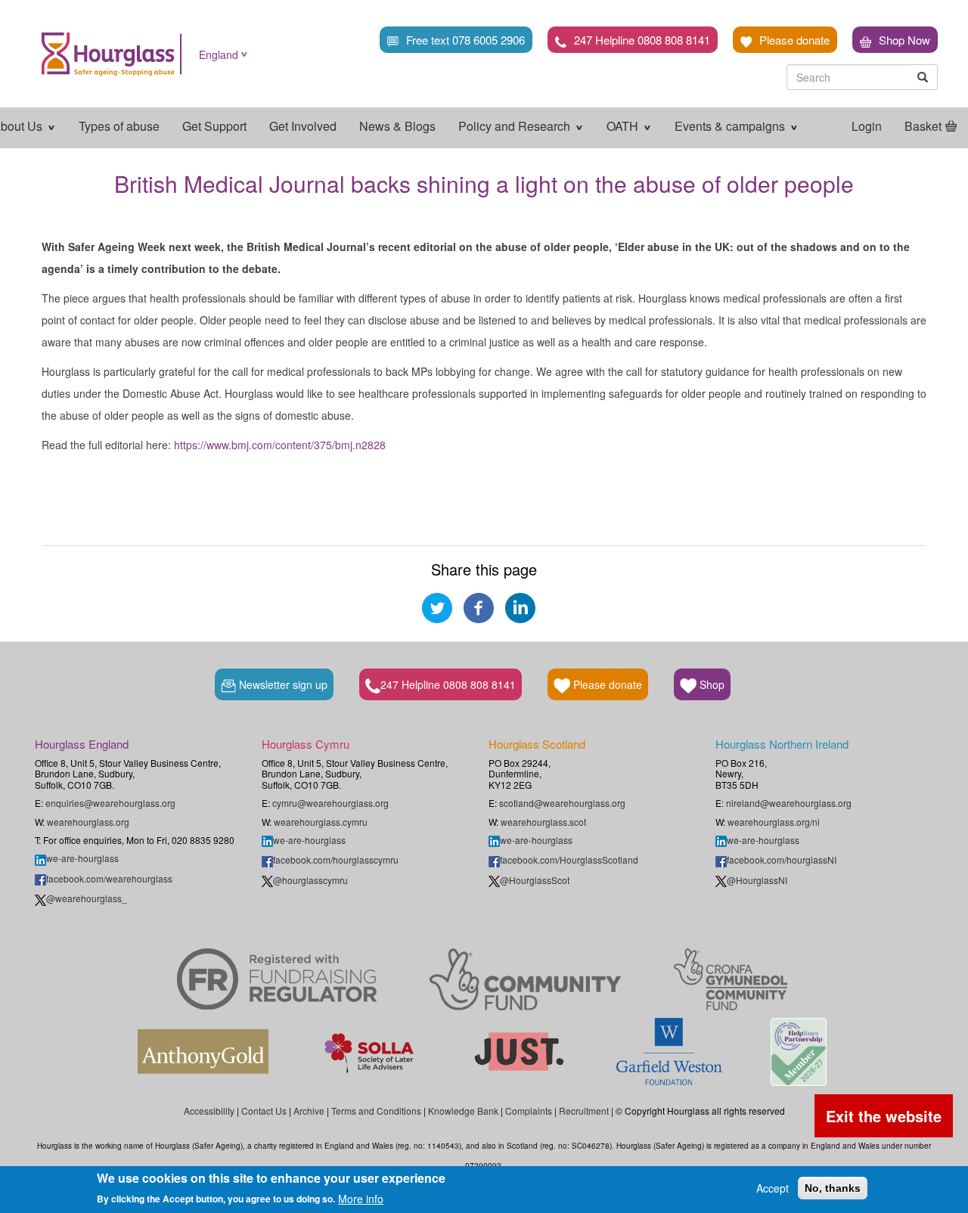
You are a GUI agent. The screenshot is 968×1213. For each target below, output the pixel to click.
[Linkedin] (520, 605)
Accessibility (209, 1110)
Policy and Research (515, 126)
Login (867, 126)
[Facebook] (479, 605)
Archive (308, 1110)
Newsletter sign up (281, 684)
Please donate (794, 40)
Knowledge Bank (463, 1110)
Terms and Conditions (376, 1110)
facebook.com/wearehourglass (109, 878)
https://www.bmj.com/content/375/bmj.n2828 (280, 444)
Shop (710, 684)
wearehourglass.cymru (321, 821)
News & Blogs (397, 126)
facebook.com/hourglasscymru (336, 859)
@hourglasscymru (310, 879)
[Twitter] (437, 605)
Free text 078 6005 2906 (465, 40)
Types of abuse (119, 126)
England (218, 54)
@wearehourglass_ (86, 898)
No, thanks (833, 1188)
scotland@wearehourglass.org (562, 802)
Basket (923, 126)
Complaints (528, 1110)
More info (360, 1197)
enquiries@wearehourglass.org (110, 802)
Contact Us (264, 1110)
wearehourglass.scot (543, 821)
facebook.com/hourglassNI (781, 859)
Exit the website (884, 1116)
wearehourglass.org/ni (774, 821)
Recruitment (584, 1110)
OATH (624, 126)
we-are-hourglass (82, 858)
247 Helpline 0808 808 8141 (642, 40)
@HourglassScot (534, 879)
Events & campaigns (731, 126)
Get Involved (303, 126)
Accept (772, 1188)
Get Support (214, 126)
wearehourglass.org (88, 821)
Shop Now (904, 40)
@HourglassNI (757, 879)
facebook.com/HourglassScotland (569, 859)
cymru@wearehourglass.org (330, 802)
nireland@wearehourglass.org (789, 802)
